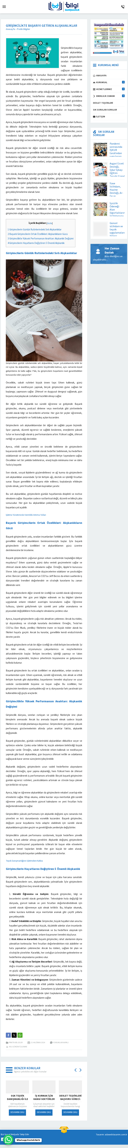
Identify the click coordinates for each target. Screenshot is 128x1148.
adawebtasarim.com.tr (116, 1134)
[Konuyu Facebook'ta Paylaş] (8, 1035)
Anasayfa (10, 29)
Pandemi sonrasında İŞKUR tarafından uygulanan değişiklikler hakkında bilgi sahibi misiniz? (117, 156)
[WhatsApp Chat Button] (8, 1140)
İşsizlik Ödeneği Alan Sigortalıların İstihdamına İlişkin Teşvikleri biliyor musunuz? (117, 216)
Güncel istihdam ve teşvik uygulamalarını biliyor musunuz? (118, 231)
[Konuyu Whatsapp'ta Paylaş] (20, 1035)
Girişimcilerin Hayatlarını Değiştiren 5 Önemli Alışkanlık (36, 243)
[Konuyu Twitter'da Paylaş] (14, 1035)
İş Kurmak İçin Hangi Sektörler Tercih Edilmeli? (17, 1099)
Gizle (49, 223)
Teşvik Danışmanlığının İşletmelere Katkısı (24, 860)
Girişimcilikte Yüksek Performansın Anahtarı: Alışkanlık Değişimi (41, 238)
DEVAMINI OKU (17, 1112)
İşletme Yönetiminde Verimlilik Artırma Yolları (26, 514)
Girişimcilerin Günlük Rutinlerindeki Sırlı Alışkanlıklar (35, 229)
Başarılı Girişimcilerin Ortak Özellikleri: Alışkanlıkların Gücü (38, 234)
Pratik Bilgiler (23, 29)
